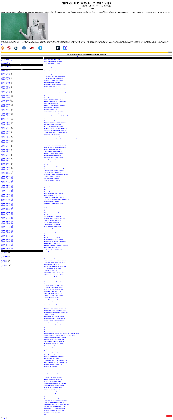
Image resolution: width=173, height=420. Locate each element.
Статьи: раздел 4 (4, 256)
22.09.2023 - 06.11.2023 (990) (7, 231)
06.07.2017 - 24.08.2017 (6, 159)
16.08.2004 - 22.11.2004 (5, 81)
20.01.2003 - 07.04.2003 (5, 74)
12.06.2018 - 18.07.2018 (6, 169)
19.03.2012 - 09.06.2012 (5, 101)
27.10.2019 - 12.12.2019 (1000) (7, 186)
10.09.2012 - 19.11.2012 (5, 104)
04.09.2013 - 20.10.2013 (5, 113)
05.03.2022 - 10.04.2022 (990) (7, 214)
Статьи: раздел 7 (4, 260)
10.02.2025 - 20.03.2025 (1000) (7, 246)
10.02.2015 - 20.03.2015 (5, 127)
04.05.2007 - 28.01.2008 (5, 90)
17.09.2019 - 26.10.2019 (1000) (7, 185)
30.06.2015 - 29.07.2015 (5, 132)
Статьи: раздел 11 (4, 265)
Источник (3, 44)
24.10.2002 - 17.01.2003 (5, 73)
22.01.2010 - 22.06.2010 (5, 95)
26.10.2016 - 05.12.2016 (6, 151)
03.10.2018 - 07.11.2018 (6, 173)
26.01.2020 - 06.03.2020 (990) (7, 189)
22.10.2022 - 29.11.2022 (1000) (7, 222)
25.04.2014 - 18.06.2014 (5, 119)
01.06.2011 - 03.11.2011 (5, 99)
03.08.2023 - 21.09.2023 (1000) (7, 230)
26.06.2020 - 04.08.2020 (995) (7, 194)
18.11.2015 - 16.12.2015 (5, 138)
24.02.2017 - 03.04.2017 (6, 155)
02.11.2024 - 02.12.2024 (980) (7, 243)
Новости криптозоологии (6, 66)
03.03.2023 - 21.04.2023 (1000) (7, 226)
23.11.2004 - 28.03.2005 (5, 82)
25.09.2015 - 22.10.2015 (5, 136)
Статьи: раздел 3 (4, 255)
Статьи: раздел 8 (4, 261)
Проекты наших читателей (6, 60)
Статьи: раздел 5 (4, 257)
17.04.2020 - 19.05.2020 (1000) (7, 191)
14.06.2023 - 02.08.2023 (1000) (7, 228)
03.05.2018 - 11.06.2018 (6, 168)
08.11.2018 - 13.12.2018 (6, 174)
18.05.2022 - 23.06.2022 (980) (7, 217)
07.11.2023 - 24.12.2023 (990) (7, 232)
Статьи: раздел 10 (4, 264)
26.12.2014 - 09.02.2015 (5, 126)
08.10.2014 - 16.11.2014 (5, 123)
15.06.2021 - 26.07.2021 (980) (7, 205)
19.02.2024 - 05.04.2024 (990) (7, 235)
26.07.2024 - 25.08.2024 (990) (7, 239)
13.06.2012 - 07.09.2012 (5, 102)
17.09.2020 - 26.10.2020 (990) (7, 196)
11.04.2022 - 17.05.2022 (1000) (7, 216)
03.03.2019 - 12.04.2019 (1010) (7, 178)
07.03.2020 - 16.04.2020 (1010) (7, 190)
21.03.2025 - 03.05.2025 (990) (7, 248)
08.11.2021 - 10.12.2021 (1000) (7, 210)
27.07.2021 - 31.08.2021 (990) (7, 207)
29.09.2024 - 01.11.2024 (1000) (7, 241)
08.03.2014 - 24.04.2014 (6, 118)
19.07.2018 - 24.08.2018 (6, 171)
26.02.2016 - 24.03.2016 (5, 142)
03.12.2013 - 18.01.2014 (5, 115)
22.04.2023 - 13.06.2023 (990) (7, 227)
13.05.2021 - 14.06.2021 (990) (7, 204)
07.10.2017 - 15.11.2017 (6, 162)
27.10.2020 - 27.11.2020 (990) (7, 198)
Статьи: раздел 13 (4, 268)
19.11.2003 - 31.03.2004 (5, 78)
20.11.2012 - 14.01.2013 (5, 105)
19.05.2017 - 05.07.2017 (6, 158)
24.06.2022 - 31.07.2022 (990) (7, 218)
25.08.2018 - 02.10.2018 (6, 172)
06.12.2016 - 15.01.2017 (6, 153)
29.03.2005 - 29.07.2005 (5, 83)
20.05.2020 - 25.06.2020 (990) (7, 192)
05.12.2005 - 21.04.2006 (5, 86)
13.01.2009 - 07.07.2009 (5, 92)
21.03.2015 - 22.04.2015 (5, 128)
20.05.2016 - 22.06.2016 (6, 146)
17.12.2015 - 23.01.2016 (5, 140)
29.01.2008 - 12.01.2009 (5, 91)
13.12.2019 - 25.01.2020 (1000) (7, 187)
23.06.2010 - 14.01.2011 (5, 96)
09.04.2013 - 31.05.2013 (5, 109)
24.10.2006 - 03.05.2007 (5, 88)
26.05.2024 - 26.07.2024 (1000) (7, 237)
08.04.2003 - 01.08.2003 (5, 75)
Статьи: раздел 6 (4, 259)
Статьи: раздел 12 (4, 266)
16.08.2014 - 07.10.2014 (5, 122)
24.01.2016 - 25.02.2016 (5, 141)
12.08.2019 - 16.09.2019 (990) (7, 183)
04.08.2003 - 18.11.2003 (5, 77)
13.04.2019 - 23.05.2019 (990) (7, 180)
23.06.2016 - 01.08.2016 (6, 147)
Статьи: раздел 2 (4, 253)
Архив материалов (5, 59)
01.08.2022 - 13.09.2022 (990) (7, 219)
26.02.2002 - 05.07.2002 (5, 70)
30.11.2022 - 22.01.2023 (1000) (7, 223)
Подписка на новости (5, 63)
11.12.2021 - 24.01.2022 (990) (7, 212)
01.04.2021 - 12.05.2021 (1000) (7, 203)
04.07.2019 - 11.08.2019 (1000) (7, 182)
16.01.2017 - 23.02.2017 (6, 154)
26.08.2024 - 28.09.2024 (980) (7, 240)
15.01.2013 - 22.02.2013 (5, 106)
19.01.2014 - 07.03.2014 (6, 117)
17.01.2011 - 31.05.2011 (5, 97)
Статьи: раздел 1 (4, 252)
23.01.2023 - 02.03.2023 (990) (7, 225)
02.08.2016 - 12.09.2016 (6, 149)
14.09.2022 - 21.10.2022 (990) (7, 221)
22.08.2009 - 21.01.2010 (5, 93)
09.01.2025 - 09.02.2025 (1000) (7, 245)
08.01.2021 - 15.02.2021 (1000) (7, 200)
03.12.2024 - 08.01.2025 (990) (7, 244)
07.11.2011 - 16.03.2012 (5, 100)
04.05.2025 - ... (4, 249)
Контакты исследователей (6, 62)
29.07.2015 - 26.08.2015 (5, 133)
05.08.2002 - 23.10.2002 (5, 72)
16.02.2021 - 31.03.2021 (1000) (7, 201)
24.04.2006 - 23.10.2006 (5, 87)
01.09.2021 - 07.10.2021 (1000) (7, 208)
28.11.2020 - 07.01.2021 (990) (7, 199)
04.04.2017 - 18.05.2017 (6, 156)
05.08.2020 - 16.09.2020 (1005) (7, 195)
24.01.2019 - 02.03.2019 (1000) (7, 177)
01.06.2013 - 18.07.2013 (5, 110)
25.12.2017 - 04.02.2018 (6, 164)
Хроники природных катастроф (7, 67)
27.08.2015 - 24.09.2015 (5, 135)
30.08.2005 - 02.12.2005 (5, 84)
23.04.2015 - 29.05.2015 (5, 129)
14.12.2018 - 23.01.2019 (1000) (7, 176)
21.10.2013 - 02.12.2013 (5, 114)
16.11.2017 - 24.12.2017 (6, 163)
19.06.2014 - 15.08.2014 (5, 120)
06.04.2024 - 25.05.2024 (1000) (7, 236)
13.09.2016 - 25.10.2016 (6, 150)
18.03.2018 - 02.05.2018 (6, 167)
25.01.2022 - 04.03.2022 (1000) (7, 213)
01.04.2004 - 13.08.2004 (5, 79)
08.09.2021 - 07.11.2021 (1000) (7, 209)
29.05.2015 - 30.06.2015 (5, 131)
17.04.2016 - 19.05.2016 (6, 145)
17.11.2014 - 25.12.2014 (5, 124)
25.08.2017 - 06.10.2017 (6, 160)
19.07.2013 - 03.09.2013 (5, 111)
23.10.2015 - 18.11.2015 (5, 137)
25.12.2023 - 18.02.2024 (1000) (7, 234)
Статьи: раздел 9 (4, 262)
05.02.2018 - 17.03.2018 (6, 165)
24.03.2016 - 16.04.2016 (6, 144)
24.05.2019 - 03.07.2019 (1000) (7, 181)
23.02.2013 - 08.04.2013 (5, 108)
